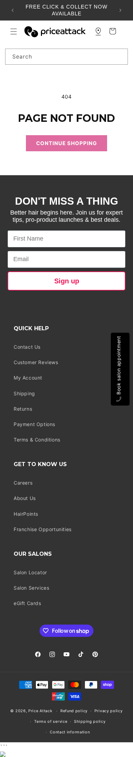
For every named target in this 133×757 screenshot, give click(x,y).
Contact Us (27, 347)
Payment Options (34, 424)
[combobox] (66, 56)
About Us (25, 498)
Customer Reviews (36, 362)
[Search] (120, 56)
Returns (23, 409)
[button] (13, 31)
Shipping (24, 393)
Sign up (66, 281)
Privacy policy (108, 710)
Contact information (70, 732)
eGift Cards (27, 603)
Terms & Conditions (37, 439)
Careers (23, 483)
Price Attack (40, 710)
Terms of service (50, 721)
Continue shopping (66, 143)
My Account (28, 378)
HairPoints (26, 514)
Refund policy (74, 710)
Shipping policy (90, 721)
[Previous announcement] (12, 10)
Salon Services (31, 588)
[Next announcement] (120, 10)
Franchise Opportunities (43, 529)
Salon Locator (30, 572)
